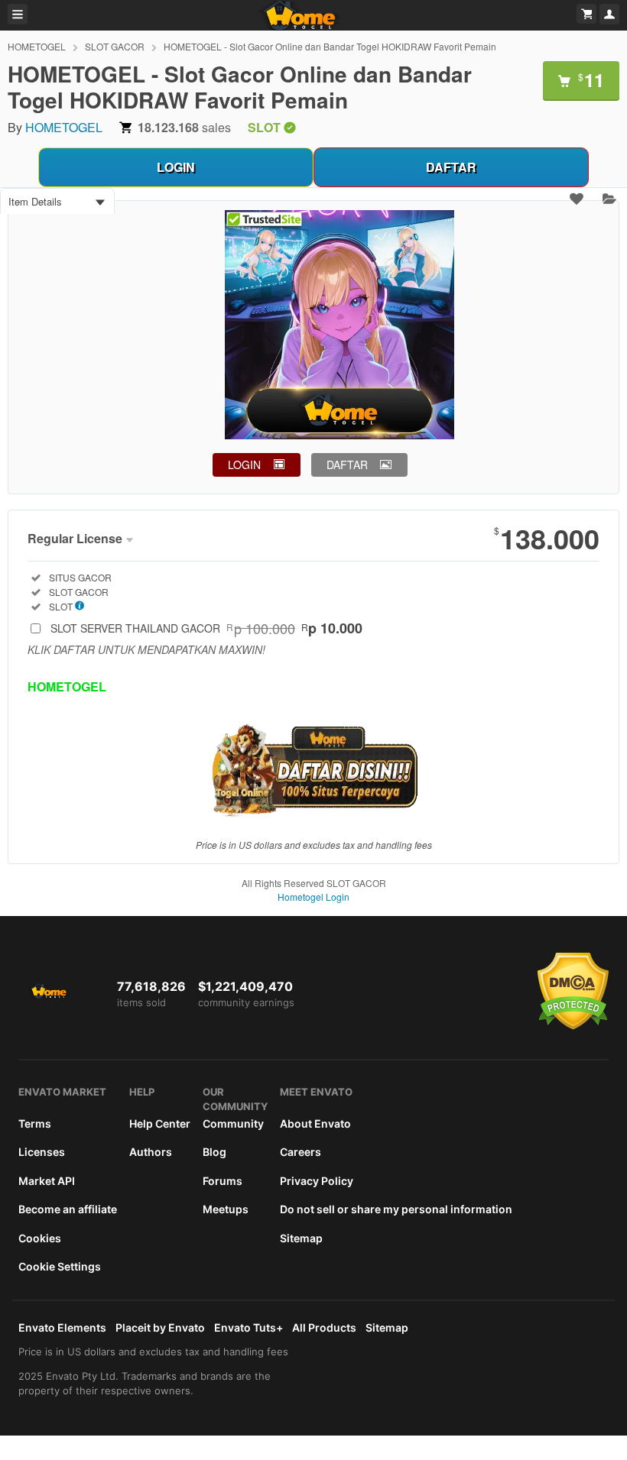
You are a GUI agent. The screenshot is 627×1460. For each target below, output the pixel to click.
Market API (46, 1180)
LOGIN (176, 167)
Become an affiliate (67, 1209)
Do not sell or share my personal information (396, 1209)
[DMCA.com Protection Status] (573, 1026)
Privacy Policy (316, 1180)
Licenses (41, 1151)
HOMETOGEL (37, 46)
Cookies (39, 1238)
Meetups (226, 1209)
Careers (300, 1151)
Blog (214, 1151)
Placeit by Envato (160, 1327)
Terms (34, 1123)
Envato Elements (62, 1327)
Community (233, 1123)
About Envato (315, 1123)
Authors (150, 1151)
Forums (222, 1180)
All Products (324, 1327)
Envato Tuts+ (248, 1327)
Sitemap (301, 1238)
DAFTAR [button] (347, 464)
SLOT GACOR (115, 46)
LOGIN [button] (244, 464)
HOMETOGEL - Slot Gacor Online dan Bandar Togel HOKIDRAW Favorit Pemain (330, 46)
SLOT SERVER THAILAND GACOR (206, 628)
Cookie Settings (59, 1266)
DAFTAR (451, 167)
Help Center (159, 1123)
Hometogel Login (313, 896)
